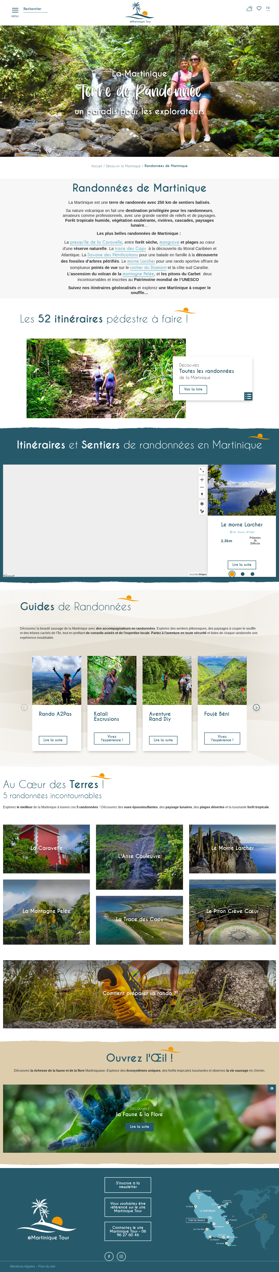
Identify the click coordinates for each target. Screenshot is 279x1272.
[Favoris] (259, 8)
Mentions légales (22, 1266)
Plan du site (46, 1266)
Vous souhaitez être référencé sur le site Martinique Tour (128, 1207)
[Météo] (250, 10)
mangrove (169, 242)
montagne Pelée (138, 273)
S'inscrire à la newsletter (128, 1185)
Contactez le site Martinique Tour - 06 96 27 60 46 (128, 1231)
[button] (268, 8)
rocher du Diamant (148, 267)
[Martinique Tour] (139, 12)
